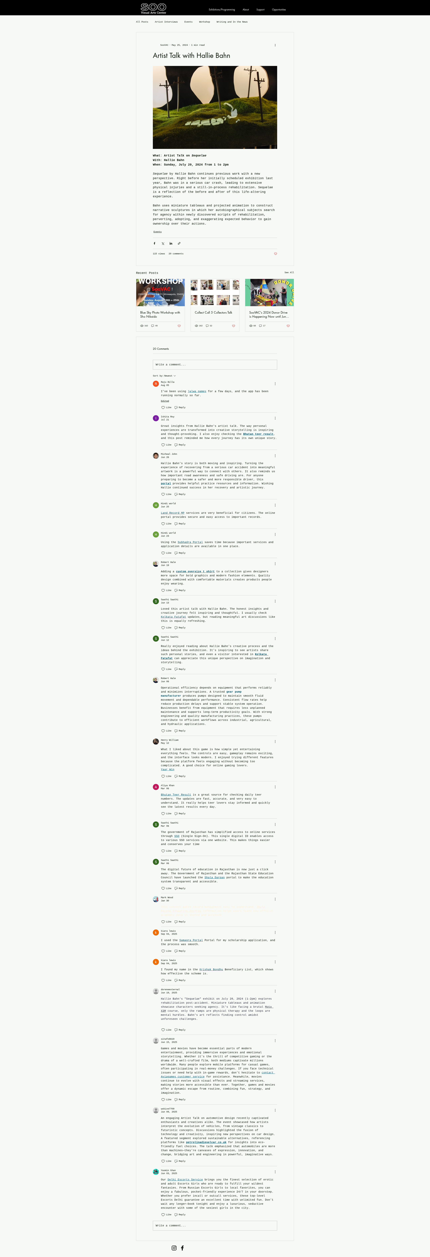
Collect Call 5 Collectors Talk (213, 312)
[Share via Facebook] (154, 243)
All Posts (142, 22)
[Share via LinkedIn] (171, 243)
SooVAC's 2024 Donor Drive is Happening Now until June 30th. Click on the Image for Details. (268, 314)
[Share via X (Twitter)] (162, 243)
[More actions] (275, 45)
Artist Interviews (166, 22)
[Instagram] (174, 1248)
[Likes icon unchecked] (163, 408)
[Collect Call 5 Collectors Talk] (215, 292)
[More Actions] (275, 384)
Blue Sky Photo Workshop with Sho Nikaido (160, 314)
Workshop (204, 22)
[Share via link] (179, 243)
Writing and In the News (232, 22)
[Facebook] (182, 1248)
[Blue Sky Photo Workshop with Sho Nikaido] (160, 292)
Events (188, 22)
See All (289, 272)
